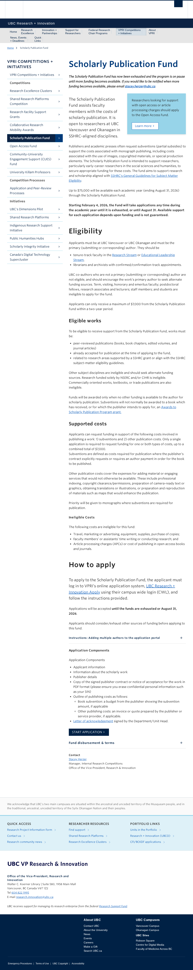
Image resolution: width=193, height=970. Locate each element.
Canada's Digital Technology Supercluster (30, 257)
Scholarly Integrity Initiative (29, 246)
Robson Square (145, 940)
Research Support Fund (113, 906)
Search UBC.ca (93, 950)
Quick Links (37, 39)
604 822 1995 (20, 892)
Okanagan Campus (147, 930)
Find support (77, 829)
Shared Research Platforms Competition (29, 101)
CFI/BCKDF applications (146, 841)
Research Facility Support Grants (28, 114)
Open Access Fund (23, 146)
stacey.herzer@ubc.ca (140, 86)
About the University (96, 930)
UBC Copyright (60, 963)
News (87, 934)
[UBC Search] (178, 5)
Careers (88, 942)
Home (13, 31)
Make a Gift (90, 946)
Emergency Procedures (20, 963)
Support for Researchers (72, 31)
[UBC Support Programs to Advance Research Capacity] (47, 863)
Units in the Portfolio (144, 829)
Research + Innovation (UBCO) (150, 835)
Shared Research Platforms (29, 217)
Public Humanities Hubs (27, 238)
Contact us (14, 835)
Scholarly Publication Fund (30, 138)
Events (88, 938)
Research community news (25, 841)
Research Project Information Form (30, 829)
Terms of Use (42, 963)
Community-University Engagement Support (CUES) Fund (30, 159)
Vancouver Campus (147, 925)
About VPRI (152, 31)
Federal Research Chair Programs (99, 31)
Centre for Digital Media (150, 944)
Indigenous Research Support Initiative (31, 228)
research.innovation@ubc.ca (34, 896)
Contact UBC (91, 925)
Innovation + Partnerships (49, 31)
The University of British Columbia (17, 9)
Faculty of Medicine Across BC (154, 948)
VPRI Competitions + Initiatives (129, 31)
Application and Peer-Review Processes (30, 190)
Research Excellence (27, 31)
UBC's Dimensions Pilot (26, 209)
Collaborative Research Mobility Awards (26, 127)
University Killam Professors (30, 172)
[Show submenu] (37, 32)
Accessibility (78, 963)
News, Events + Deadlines (18, 39)
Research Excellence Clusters (31, 91)
